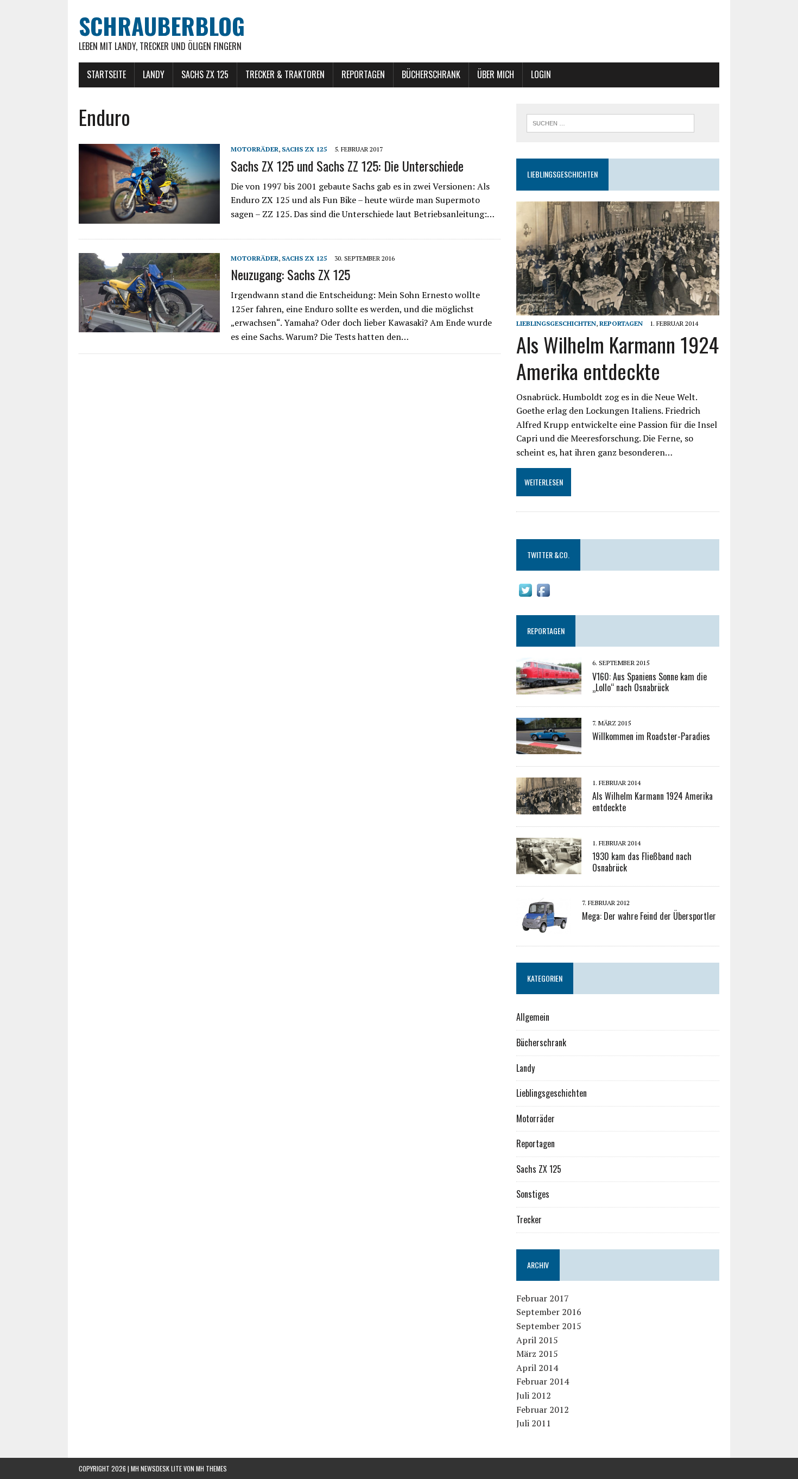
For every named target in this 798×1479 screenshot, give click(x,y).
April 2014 (537, 1368)
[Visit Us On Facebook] (543, 592)
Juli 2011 (533, 1423)
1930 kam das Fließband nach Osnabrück (642, 862)
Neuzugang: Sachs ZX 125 (290, 274)
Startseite (106, 74)
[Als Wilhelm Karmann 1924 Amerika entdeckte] (617, 308)
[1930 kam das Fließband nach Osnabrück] (548, 867)
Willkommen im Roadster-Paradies (651, 736)
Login (541, 74)
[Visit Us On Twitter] (525, 592)
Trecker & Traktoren (285, 74)
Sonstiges (532, 1193)
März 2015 (537, 1354)
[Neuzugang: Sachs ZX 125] (149, 325)
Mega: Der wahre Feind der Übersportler (649, 915)
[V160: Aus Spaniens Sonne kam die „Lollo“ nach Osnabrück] (548, 687)
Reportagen (363, 74)
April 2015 (537, 1340)
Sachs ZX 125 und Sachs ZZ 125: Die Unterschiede (347, 165)
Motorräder (254, 149)
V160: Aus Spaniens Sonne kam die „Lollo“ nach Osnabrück (649, 682)
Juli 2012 (533, 1395)
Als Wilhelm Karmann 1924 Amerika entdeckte (617, 357)
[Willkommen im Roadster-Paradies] (548, 747)
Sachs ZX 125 (205, 74)
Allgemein (532, 1016)
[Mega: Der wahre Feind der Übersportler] (543, 927)
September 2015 (548, 1326)
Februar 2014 (542, 1381)
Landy (153, 74)
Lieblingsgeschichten (562, 174)
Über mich (495, 74)
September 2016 (548, 1312)
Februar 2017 (542, 1298)
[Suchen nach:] (610, 122)
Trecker (529, 1219)
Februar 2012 (542, 1409)
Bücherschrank (431, 74)
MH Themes (211, 1468)
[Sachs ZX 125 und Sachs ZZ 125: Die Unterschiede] (149, 216)
